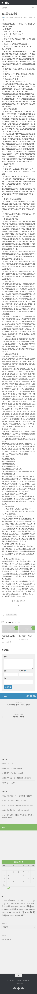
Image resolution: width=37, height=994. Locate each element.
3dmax (4, 900)
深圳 (20, 909)
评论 (5, 657)
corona (22, 901)
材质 (14, 909)
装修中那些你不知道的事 (24, 805)
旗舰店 (10, 909)
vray (3, 903)
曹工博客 (5, 2)
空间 (5, 912)
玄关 (30, 909)
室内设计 (13, 907)
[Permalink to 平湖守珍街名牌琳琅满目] (10, 629)
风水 (19, 915)
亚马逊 (11, 904)
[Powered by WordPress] (21, 983)
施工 (6, 909)
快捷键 (25, 907)
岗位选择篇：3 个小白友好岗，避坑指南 (17, 778)
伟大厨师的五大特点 (25, 636)
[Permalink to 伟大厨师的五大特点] (26, 629)
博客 (22, 904)
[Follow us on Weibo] (27, 696)
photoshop (30, 901)
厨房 (25, 904)
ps (34, 901)
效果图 (30, 906)
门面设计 (13, 916)
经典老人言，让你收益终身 (12, 768)
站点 (5, 678)
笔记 (8, 913)
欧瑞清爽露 (7, 810)
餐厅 (23, 915)
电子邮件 (22, 671)
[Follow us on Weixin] (34, 696)
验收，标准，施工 (11, 615)
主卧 (6, 904)
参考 (28, 903)
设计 (17, 912)
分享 (15, 904)
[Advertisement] (17, 739)
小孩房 (20, 907)
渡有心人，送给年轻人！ (11, 783)
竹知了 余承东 (8, 764)
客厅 (8, 906)
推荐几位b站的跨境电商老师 (13, 773)
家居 (17, 907)
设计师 (27, 912)
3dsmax (11, 900)
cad (18, 900)
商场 (32, 904)
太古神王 (6, 815)
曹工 (4, 17)
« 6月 (9, 888)
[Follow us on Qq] (31, 696)
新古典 (3, 909)
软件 (8, 915)
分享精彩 (4, 8)
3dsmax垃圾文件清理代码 (22, 796)
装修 (14, 912)
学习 (4, 906)
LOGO (26, 901)
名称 (5, 671)
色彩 (11, 912)
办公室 (18, 904)
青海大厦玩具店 (22, 810)
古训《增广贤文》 (21, 801)
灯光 (26, 909)
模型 (17, 909)
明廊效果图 (7, 940)
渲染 (23, 909)
